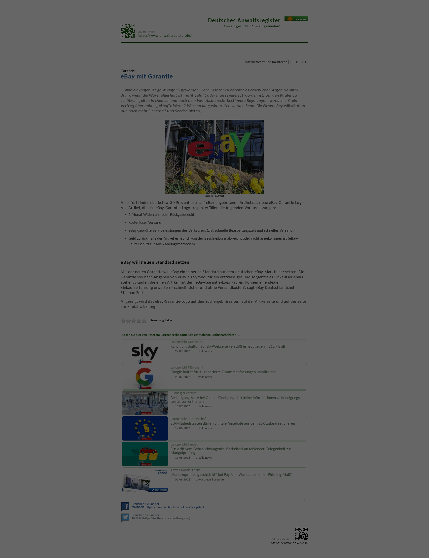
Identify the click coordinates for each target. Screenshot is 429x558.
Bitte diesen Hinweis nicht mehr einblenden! (174, 317)
